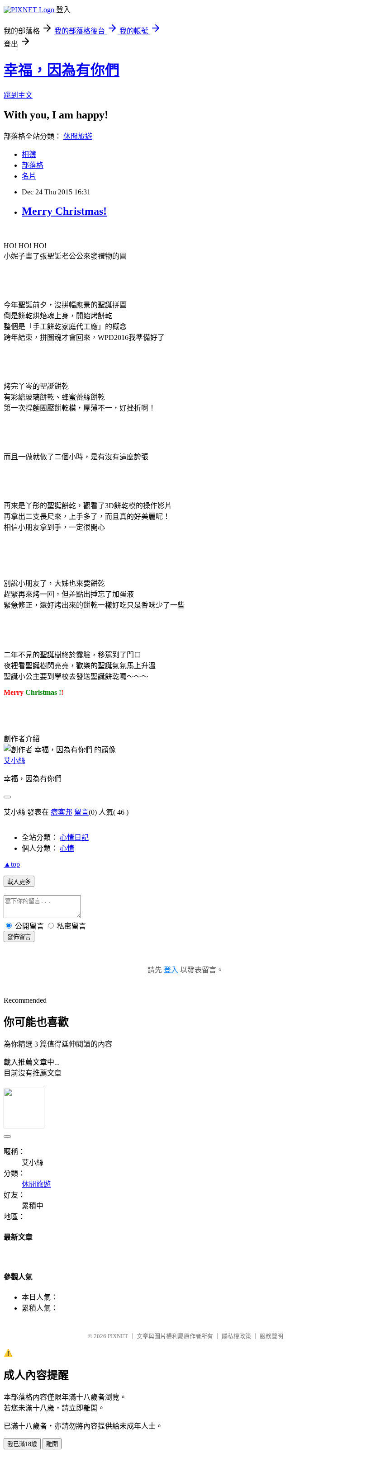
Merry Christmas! (64, 211)
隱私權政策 (236, 1336)
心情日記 (74, 837)
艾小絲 (14, 760)
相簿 (29, 154)
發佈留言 (19, 937)
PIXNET (118, 1336)
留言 (81, 812)
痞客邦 (61, 812)
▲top (12, 864)
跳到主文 (18, 95)
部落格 (32, 165)
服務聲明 (271, 1336)
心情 (67, 848)
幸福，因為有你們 (61, 70)
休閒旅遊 (77, 136)
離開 (52, 1444)
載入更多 (19, 881)
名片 (29, 176)
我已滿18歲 (22, 1444)
